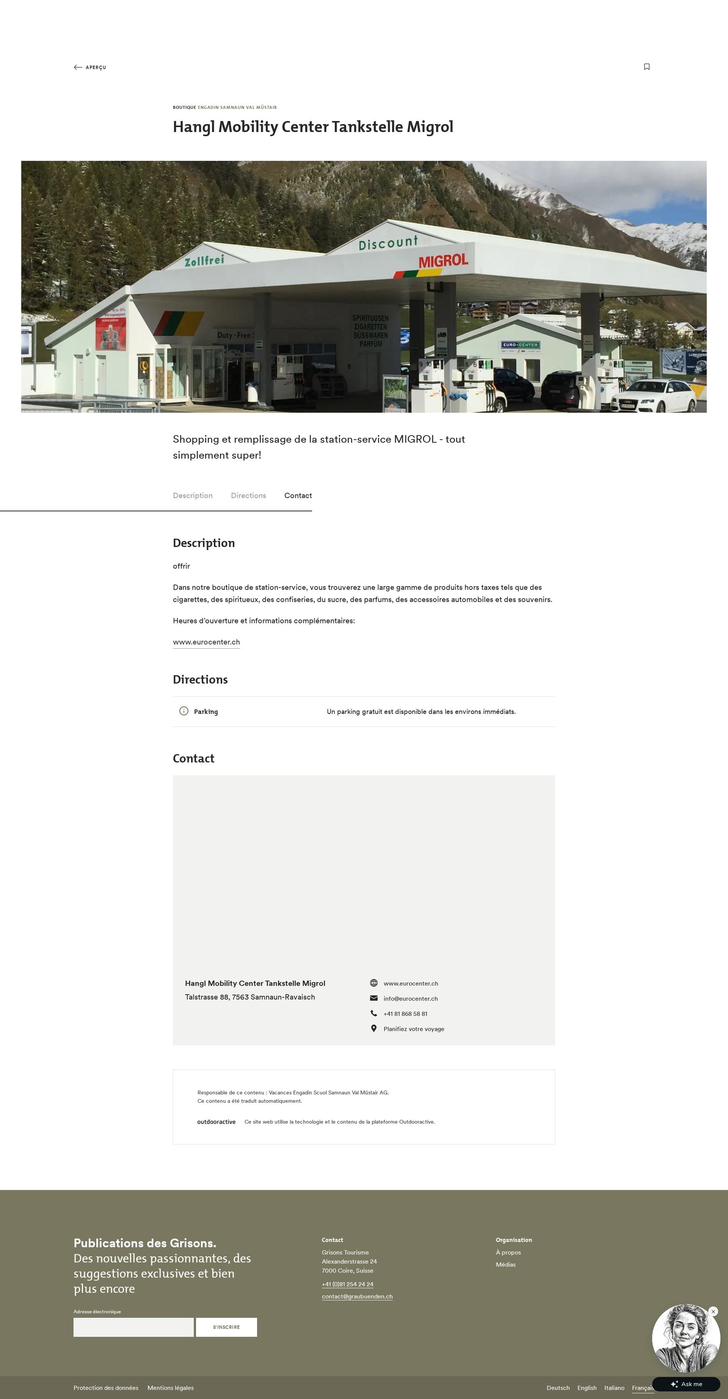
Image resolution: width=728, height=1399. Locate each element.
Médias (506, 1264)
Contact (298, 495)
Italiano (614, 1387)
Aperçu (95, 67)
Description (193, 495)
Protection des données (106, 1387)
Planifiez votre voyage (414, 1029)
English (587, 1387)
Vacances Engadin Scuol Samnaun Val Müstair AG (328, 1092)
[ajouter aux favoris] (646, 66)
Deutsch (558, 1387)
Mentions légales (170, 1387)
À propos (508, 1252)
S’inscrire (226, 1327)
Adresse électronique (97, 1312)
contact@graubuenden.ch (357, 1296)
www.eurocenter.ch (411, 983)
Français (643, 1387)
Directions (248, 495)
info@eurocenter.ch (411, 998)
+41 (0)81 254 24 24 (347, 1284)
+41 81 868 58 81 (405, 1013)
